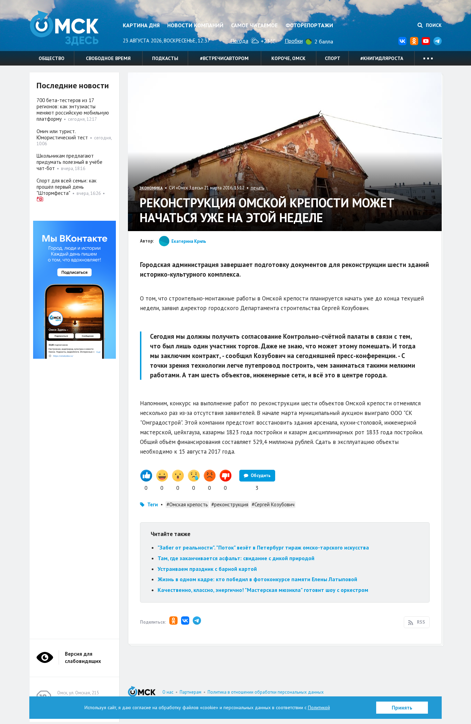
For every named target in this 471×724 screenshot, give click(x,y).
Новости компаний (195, 25)
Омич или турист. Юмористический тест (62, 134)
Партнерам (190, 692)
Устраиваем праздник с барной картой (207, 568)
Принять (402, 707)
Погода (239, 40)
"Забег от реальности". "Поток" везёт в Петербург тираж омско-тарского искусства (263, 547)
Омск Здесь (64, 28)
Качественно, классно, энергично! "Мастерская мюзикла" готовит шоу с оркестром (263, 589)
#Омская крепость (187, 504)
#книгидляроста (381, 58)
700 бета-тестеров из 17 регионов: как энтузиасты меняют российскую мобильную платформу (73, 109)
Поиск (433, 25)
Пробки (294, 40)
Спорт (332, 58)
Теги (152, 504)
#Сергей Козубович (273, 504)
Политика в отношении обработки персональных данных (266, 692)
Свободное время (108, 58)
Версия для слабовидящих (83, 657)
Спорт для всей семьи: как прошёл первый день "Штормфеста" (67, 186)
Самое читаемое (254, 25)
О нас (167, 692)
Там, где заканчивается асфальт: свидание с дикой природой (236, 558)
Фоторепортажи (309, 25)
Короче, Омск (288, 58)
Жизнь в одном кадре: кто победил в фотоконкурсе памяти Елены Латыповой (257, 579)
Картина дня (141, 25)
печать (257, 188)
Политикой (319, 707)
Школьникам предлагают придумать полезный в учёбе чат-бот (69, 161)
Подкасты (165, 58)
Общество (51, 58)
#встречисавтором (224, 58)
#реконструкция (229, 504)
